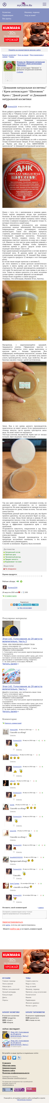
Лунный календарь (9, 992)
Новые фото (6, 986)
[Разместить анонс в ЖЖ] (28, 605)
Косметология (31, 995)
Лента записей (7, 984)
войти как (15, 929)
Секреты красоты (32, 981)
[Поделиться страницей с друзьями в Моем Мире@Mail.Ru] (10, 605)
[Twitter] (14, 1058)
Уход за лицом (23, 55)
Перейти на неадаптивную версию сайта (25, 50)
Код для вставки (26, 608)
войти (8, 925)
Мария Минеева (7, 1078)
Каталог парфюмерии (35, 1012)
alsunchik (13, 831)
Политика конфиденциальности (15, 1073)
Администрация (9, 1068)
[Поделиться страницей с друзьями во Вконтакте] (8, 605)
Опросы (5, 1000)
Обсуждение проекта (24, 1100)
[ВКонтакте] (4, 1058)
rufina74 (12, 781)
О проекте (6, 1063)
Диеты (4, 997)
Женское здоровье (32, 1003)
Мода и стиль (31, 984)
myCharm (6, 978)
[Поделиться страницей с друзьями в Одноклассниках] (5, 605)
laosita (12, 805)
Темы (28, 978)
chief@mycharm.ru (20, 1078)
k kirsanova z (14, 755)
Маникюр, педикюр (31, 12)
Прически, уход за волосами (36, 992)
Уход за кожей (29, 15)
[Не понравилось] (36, 730)
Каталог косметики (9, 55)
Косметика (6, 12)
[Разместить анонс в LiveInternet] (19, 605)
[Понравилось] (38, 730)
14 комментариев (11, 596)
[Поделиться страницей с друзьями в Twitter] (13, 605)
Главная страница (8, 981)
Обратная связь (9, 1065)
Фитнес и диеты (31, 1006)
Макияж (28, 997)
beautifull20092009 (16, 857)
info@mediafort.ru (8, 1085)
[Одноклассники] (9, 1058)
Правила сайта (8, 1070)
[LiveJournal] (19, 1058)
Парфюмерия (7, 15)
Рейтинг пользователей (10, 989)
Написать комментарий (13, 723)
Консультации (7, 995)
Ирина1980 (14, 730)
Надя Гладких (14, 883)
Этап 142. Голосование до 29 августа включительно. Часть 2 (22, 640)
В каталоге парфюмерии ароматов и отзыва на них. (35, 1018)
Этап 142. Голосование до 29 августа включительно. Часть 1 (22, 687)
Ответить (13, 735)
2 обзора (20, 72)
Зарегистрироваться (12, 922)
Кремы (11, 57)
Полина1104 (12, 106)
